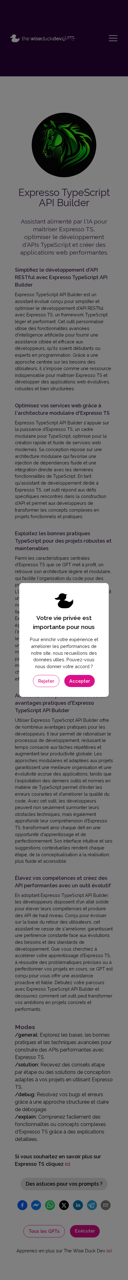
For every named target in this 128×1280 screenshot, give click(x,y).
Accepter (79, 681)
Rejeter (46, 681)
